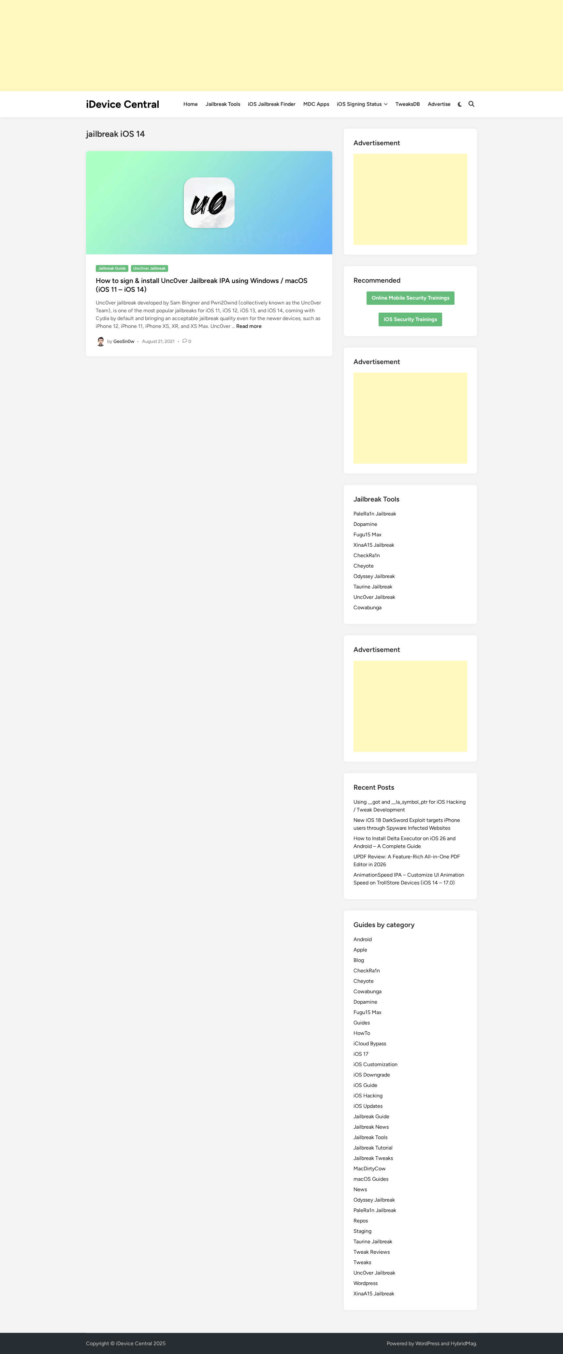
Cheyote (364, 566)
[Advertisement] (281, 45)
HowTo (362, 1033)
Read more (249, 326)
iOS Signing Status (359, 104)
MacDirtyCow (370, 1168)
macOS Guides (371, 1179)
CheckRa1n (367, 555)
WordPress (427, 1343)
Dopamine (365, 524)
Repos (361, 1221)
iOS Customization (375, 1064)
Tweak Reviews (372, 1252)
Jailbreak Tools (223, 104)
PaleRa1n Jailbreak (375, 514)
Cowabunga (368, 607)
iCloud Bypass (370, 1043)
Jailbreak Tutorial (373, 1148)
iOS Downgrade (372, 1075)
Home (190, 104)
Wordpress (366, 1283)
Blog (359, 960)
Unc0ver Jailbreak (149, 268)
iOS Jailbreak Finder (272, 104)
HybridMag (463, 1343)
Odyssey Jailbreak (374, 576)
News (360, 1189)
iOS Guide (365, 1085)
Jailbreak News (371, 1127)
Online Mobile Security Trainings (410, 298)
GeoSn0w (123, 341)
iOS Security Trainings (410, 319)
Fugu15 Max (368, 534)
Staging (362, 1231)
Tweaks (362, 1262)
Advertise (439, 104)
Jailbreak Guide (112, 268)
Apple (360, 950)
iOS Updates (368, 1106)
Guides (362, 1023)
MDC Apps (316, 104)
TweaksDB (408, 104)
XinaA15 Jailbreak (374, 545)
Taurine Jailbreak (373, 587)
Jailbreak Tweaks (373, 1158)
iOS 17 (361, 1054)
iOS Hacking (368, 1096)
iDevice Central (122, 104)
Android (363, 939)
